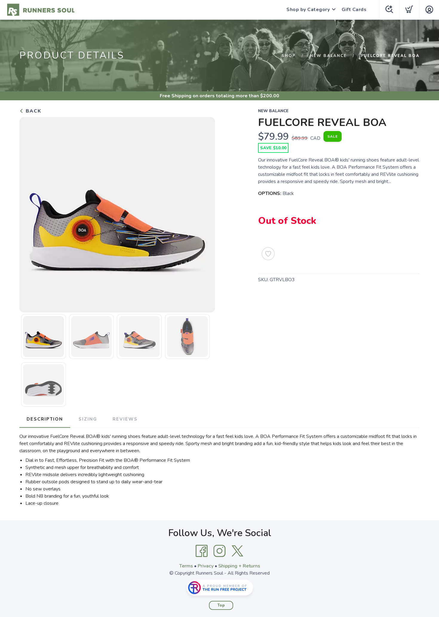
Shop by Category (308, 9)
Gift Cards (354, 9)
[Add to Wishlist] (268, 253)
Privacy (206, 566)
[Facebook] (202, 551)
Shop (289, 56)
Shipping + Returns (239, 566)
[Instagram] (219, 551)
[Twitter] (237, 551)
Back (33, 111)
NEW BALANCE (328, 56)
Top (221, 605)
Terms (186, 566)
